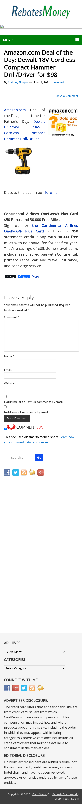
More (35, 276)
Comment (11, 317)
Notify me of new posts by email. (26, 412)
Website (9, 383)
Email (9, 370)
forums (51, 192)
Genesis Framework (65, 794)
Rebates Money (41, 12)
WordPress (62, 798)
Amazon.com (15, 109)
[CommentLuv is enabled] (25, 429)
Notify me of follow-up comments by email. (33, 402)
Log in (75, 798)
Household (57, 82)
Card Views (39, 794)
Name (9, 356)
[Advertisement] (23, 561)
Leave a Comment (66, 95)
